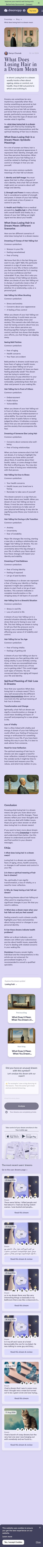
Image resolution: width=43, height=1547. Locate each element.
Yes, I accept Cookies (13, 1542)
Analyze (21, 1106)
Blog (17, 19)
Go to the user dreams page (14, 1170)
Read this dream (22, 1212)
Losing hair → (11, 984)
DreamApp (8, 19)
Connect (29, 4)
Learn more (7, 1536)
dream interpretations (13, 696)
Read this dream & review (21, 1259)
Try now (32, 11)
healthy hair (20, 210)
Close (38, 1542)
